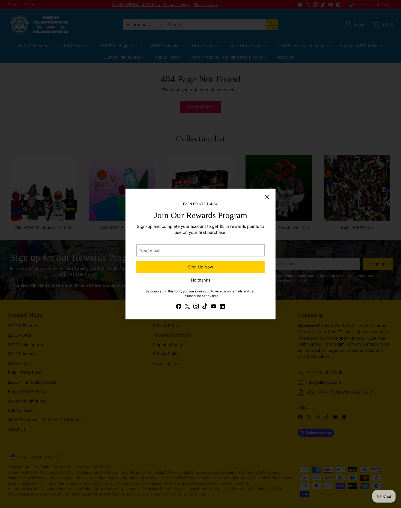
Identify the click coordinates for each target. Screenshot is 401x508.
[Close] (267, 197)
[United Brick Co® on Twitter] (187, 307)
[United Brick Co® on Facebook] (178, 307)
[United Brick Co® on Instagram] (196, 307)
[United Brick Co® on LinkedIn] (222, 307)
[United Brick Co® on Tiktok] (205, 307)
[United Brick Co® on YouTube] (213, 307)
